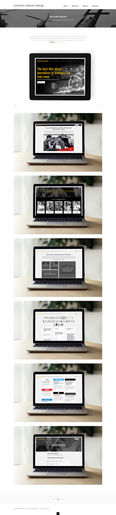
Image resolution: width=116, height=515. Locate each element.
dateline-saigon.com (61, 42)
